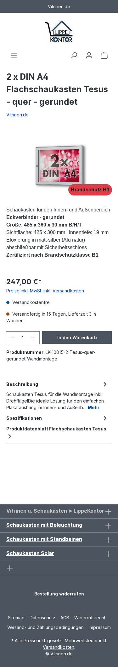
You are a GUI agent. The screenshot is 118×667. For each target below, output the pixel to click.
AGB (64, 617)
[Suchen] (73, 55)
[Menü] (13, 55)
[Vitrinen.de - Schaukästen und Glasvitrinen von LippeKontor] (59, 32)
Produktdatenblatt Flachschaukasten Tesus (56, 428)
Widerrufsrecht (89, 617)
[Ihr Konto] (89, 55)
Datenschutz (42, 617)
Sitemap (16, 617)
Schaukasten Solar (30, 553)
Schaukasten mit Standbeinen (44, 539)
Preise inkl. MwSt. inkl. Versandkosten (45, 290)
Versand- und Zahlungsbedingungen (45, 627)
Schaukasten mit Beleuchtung (44, 525)
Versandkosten (58, 647)
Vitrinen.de (17, 114)
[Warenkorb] (104, 55)
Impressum (100, 627)
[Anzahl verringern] (12, 337)
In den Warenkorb (77, 337)
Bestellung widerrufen (59, 593)
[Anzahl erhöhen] (33, 337)
